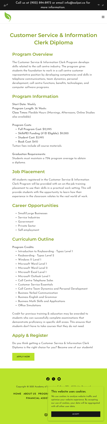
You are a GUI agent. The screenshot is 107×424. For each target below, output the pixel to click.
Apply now (23, 357)
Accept (75, 414)
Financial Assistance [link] (41, 398)
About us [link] (30, 394)
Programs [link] (45, 394)
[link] (7, 16)
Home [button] (17, 394)
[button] (103, 17)
